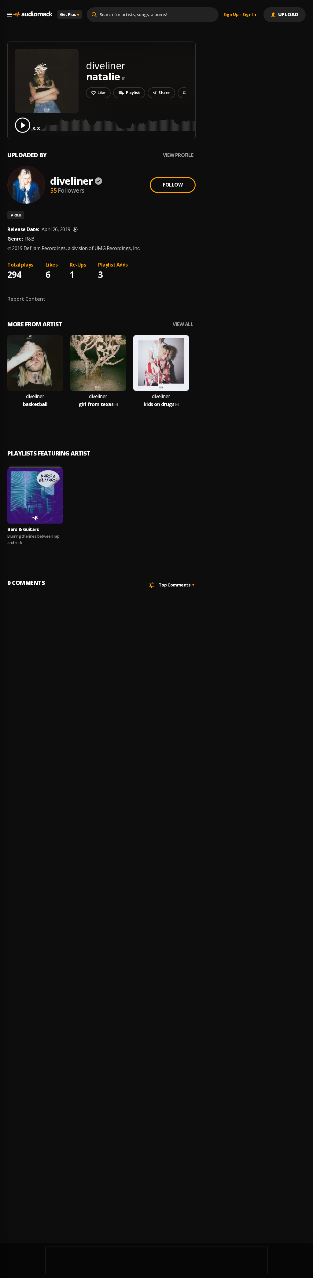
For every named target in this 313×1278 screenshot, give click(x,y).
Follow (172, 184)
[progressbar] (169, 124)
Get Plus (69, 14)
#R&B (15, 215)
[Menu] (9, 14)
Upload (288, 14)
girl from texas (96, 404)
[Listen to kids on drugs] (161, 363)
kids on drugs (159, 404)
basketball (35, 404)
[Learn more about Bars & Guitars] (35, 496)
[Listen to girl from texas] (98, 363)
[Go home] (32, 14)
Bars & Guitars (23, 529)
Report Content (26, 299)
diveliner (71, 181)
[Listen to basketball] (35, 363)
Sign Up (231, 14)
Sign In (249, 14)
